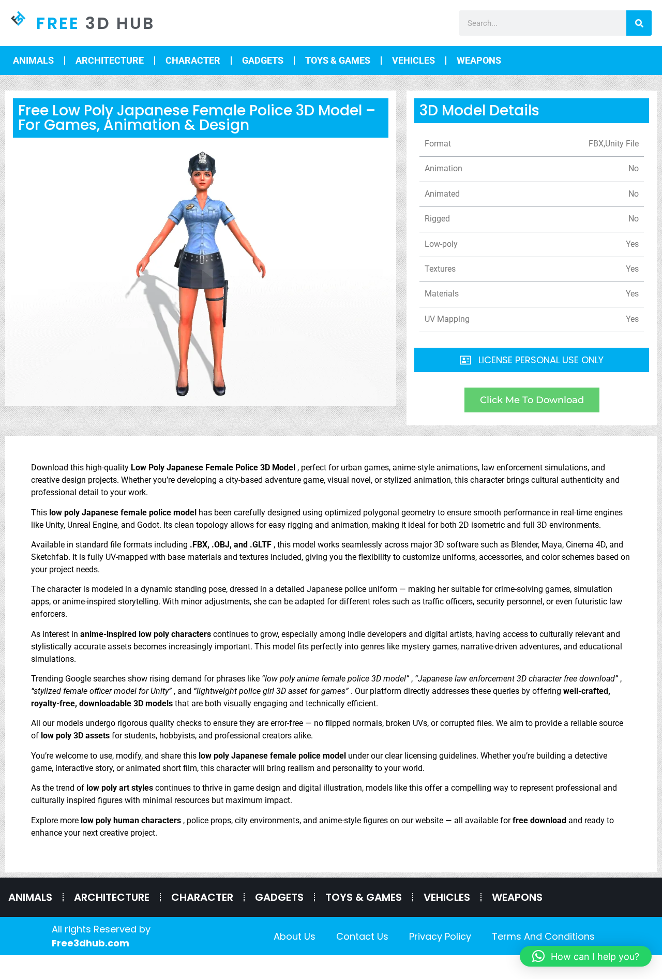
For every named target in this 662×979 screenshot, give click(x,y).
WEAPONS (479, 60)
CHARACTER (193, 60)
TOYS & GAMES (337, 60)
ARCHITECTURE (110, 60)
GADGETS (262, 60)
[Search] (639, 23)
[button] (586, 956)
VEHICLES (413, 60)
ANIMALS (33, 60)
